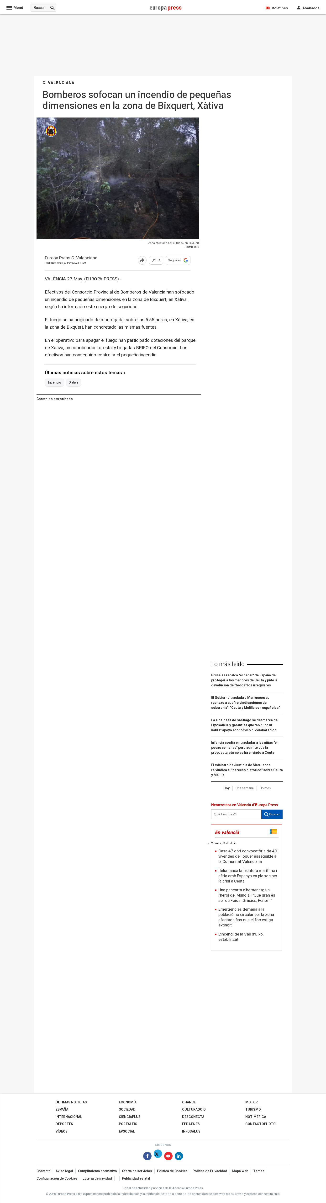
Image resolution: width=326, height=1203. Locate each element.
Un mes (265, 788)
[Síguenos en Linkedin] (179, 1157)
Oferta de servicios (137, 1171)
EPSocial (127, 1131)
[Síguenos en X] (158, 1157)
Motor (251, 1102)
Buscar (274, 814)
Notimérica (255, 1116)
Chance (189, 1102)
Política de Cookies (172, 1171)
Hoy (226, 788)
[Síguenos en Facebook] (147, 1157)
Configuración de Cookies (57, 1178)
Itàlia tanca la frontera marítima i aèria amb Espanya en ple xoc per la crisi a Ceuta (247, 876)
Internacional (69, 1116)
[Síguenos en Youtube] (168, 1157)
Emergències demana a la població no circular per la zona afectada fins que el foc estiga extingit (246, 917)
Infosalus (191, 1131)
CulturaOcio (194, 1109)
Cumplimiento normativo (97, 1171)
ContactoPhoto (260, 1124)
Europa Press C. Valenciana (71, 258)
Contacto (44, 1171)
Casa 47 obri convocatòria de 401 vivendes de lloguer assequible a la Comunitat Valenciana (248, 856)
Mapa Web (240, 1171)
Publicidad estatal (136, 1178)
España (62, 1109)
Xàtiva (73, 382)
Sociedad (127, 1109)
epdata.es (191, 1124)
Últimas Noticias (71, 1102)
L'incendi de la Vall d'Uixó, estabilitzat (240, 936)
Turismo (253, 1109)
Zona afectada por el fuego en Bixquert (173, 243)
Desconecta (193, 1116)
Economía (128, 1102)
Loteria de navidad (97, 1178)
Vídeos (62, 1131)
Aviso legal (64, 1171)
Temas (258, 1171)
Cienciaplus (130, 1116)
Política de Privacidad (210, 1171)
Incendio (54, 382)
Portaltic (128, 1124)
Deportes (64, 1124)
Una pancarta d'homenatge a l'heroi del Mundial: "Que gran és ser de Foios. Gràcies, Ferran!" (246, 895)
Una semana (245, 788)
